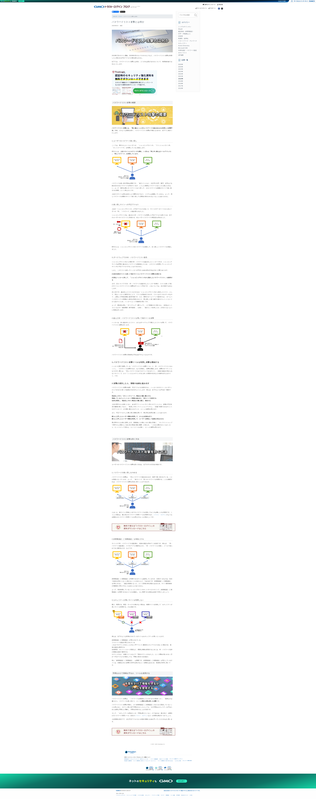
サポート (213, 8)
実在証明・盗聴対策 (128, 760)
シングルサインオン (184, 26)
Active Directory (183, 45)
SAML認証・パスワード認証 (187, 50)
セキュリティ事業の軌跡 (187, 760)
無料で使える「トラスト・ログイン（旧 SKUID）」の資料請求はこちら (143, 526)
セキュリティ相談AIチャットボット (176, 758)
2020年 (120, 16)
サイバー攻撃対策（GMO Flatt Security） (165, 760)
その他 (191, 795)
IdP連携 (181, 55)
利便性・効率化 (183, 38)
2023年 (180, 71)
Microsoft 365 (183, 48)
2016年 (180, 88)
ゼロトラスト (182, 52)
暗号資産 (178, 795)
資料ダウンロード (210, 4)
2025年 (180, 67)
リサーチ (162, 795)
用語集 (220, 4)
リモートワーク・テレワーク (187, 41)
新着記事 (115, 16)
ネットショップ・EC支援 (131, 795)
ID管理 (180, 36)
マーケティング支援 (155, 795)
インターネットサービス (120, 795)
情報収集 (167, 795)
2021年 (180, 76)
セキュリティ (182, 43)
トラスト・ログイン (160, 514)
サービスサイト (202, 8)
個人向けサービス (184, 795)
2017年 (180, 86)
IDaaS (180, 29)
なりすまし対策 (178, 760)
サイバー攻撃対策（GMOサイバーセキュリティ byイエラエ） (144, 760)
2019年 (180, 81)
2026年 (180, 64)
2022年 (180, 74)
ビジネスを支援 (141, 795)
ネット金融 (173, 795)
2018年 (180, 83)
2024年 (180, 69)
